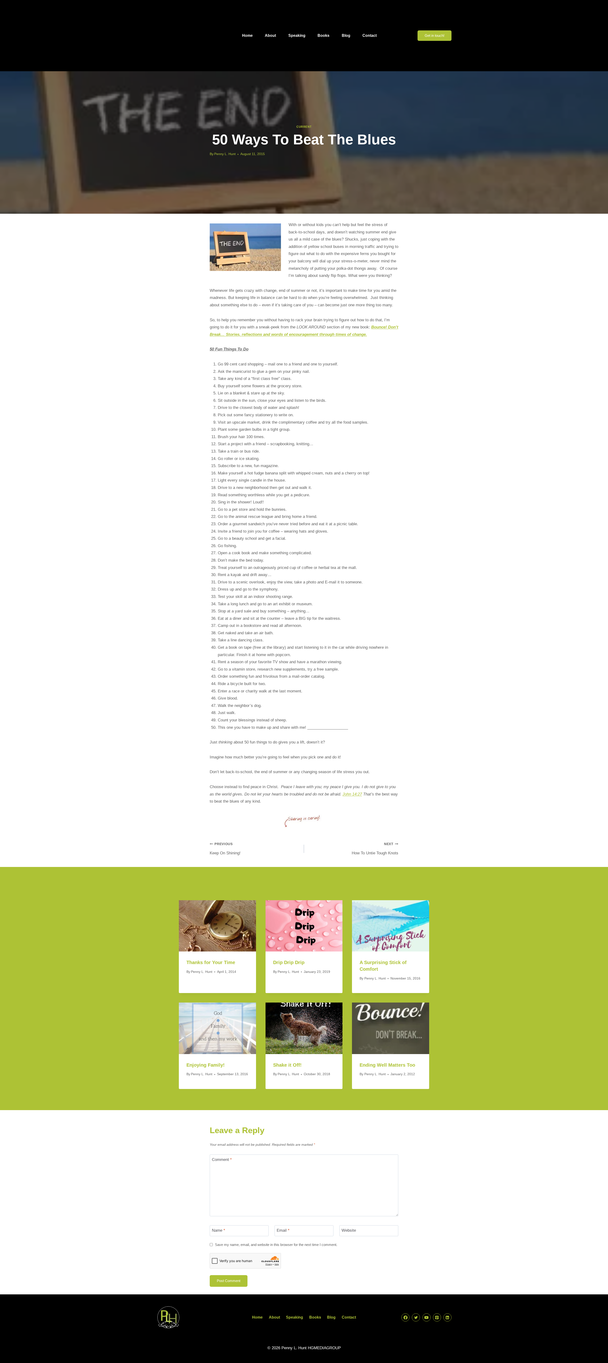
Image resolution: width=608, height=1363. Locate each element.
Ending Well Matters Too (387, 1065)
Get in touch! (434, 35)
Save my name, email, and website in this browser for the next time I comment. (276, 1245)
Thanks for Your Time (210, 962)
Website (349, 1230)
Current (304, 126)
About (270, 35)
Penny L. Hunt (225, 154)
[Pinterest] (437, 1317)
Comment (222, 1159)
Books (323, 35)
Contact (369, 35)
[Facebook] (405, 1317)
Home (247, 35)
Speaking (296, 35)
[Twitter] (416, 1317)
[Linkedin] (447, 1317)
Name (218, 1230)
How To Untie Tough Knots (375, 848)
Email (283, 1230)
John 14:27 (352, 794)
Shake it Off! (287, 1065)
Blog (346, 35)
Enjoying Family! (205, 1065)
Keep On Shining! (225, 848)
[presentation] (217, 925)
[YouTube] (427, 1317)
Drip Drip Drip (288, 962)
